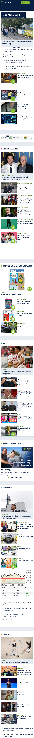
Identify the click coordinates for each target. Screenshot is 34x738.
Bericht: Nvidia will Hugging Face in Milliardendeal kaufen (14, 615)
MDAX (4, 593)
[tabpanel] (17, 31)
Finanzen (7, 488)
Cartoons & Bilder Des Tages (17, 266)
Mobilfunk (25, 2)
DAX (3, 590)
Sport (6, 343)
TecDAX (4, 596)
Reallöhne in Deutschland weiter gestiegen (16, 620)
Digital (6, 634)
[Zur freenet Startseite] (6, 2)
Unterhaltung (10, 149)
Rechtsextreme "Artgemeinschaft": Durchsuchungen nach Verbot (14, 62)
